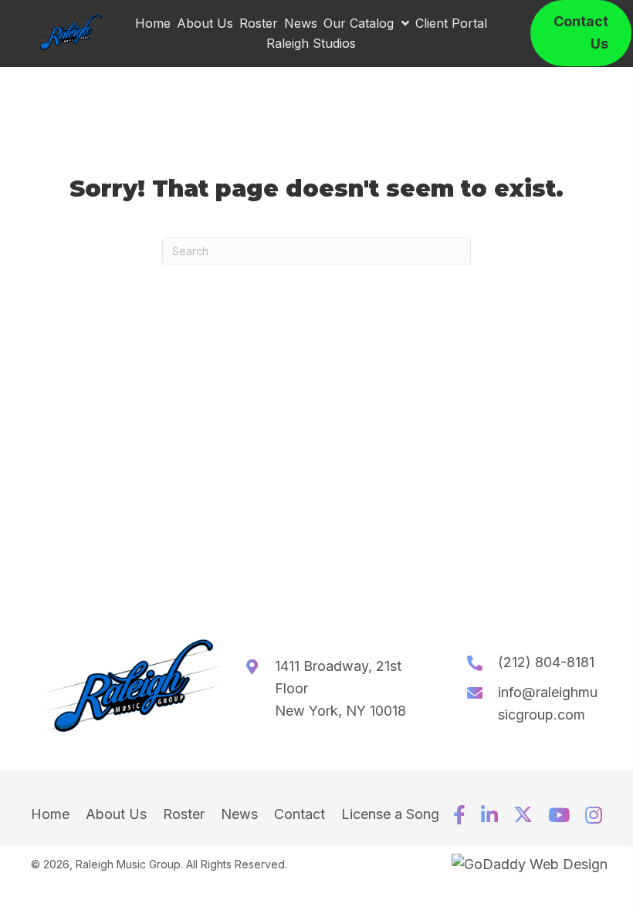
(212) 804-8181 (546, 662)
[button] (459, 814)
